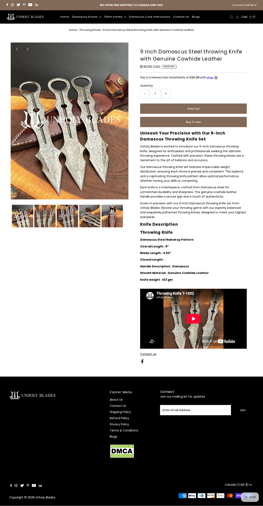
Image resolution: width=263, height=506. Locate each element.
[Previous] (17, 49)
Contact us (148, 354)
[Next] (27, 49)
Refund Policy (119, 418)
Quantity (146, 86)
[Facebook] (7, 5)
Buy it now (193, 122)
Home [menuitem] (64, 17)
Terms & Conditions (124, 430)
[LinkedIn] (36, 5)
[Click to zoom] (67, 123)
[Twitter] (18, 5)
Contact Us (118, 406)
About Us (116, 400)
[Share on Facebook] (142, 362)
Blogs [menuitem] (196, 17)
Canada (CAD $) (243, 5)
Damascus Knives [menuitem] (85, 17)
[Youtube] (30, 5)
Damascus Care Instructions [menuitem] (149, 17)
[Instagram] (12, 5)
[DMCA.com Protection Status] (122, 457)
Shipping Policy (120, 412)
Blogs (113, 437)
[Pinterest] (24, 5)
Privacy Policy (119, 424)
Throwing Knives (90, 30)
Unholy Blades (45, 497)
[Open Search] (231, 17)
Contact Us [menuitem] (181, 17)
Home (73, 30)
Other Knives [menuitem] (113, 17)
